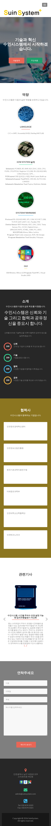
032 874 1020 (27, 805)
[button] (3, 617)
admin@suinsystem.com (25, 794)
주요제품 (34, 60)
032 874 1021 (27, 807)
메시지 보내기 (26, 745)
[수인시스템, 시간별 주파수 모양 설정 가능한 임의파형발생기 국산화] (25, 597)
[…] (25, 645)
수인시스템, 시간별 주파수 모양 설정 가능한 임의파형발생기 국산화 (26, 616)
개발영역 (16, 60)
